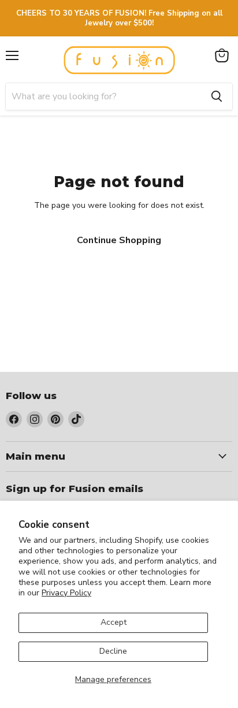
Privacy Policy (66, 592)
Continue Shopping (119, 240)
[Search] (216, 96)
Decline (113, 651)
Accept (114, 622)
